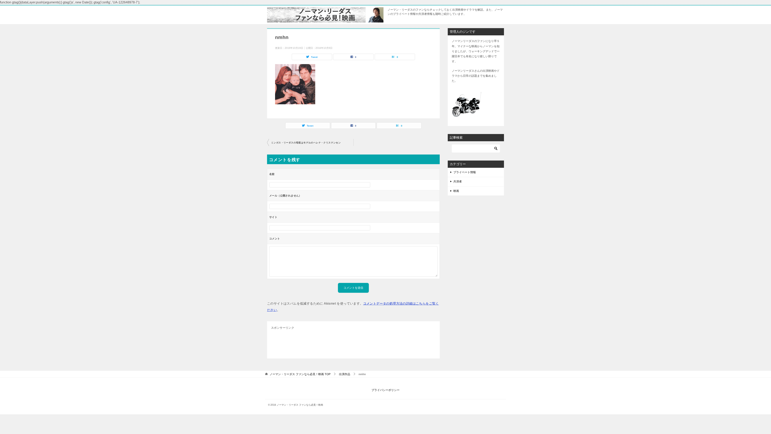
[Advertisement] (344, 344)
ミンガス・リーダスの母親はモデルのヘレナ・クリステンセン (306, 142)
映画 (456, 190)
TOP (300, 374)
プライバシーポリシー (385, 390)
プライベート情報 (464, 172)
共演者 (457, 181)
